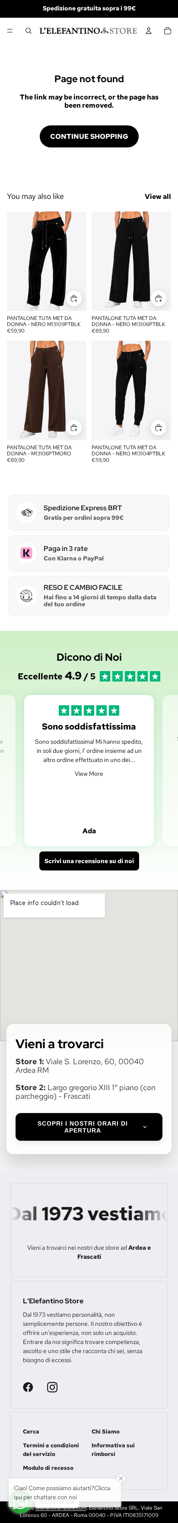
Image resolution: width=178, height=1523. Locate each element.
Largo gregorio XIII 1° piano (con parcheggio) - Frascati (86, 1091)
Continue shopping (89, 136)
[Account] (148, 30)
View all (158, 196)
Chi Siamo (106, 1431)
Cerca (31, 1431)
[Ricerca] (28, 30)
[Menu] (10, 31)
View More (89, 773)
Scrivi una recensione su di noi (89, 861)
